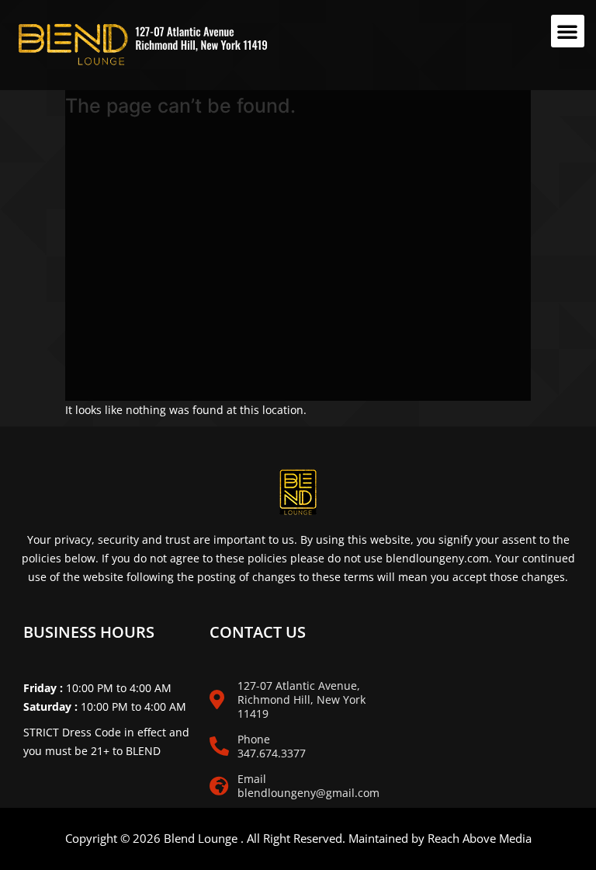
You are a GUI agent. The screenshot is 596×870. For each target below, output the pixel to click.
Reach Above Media (480, 838)
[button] (568, 31)
